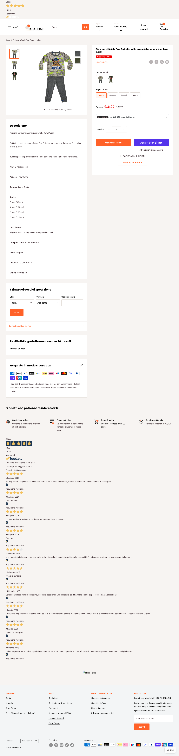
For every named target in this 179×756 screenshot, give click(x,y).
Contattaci (53, 698)
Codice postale (68, 297)
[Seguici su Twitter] (56, 745)
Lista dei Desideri (56, 718)
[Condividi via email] (167, 62)
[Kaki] (110, 79)
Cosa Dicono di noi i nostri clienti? (20, 713)
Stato (12, 297)
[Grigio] (100, 79)
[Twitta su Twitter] (162, 62)
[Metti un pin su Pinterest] (156, 62)
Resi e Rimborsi (98, 708)
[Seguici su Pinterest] (67, 745)
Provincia (40, 297)
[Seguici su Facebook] (51, 745)
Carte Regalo (54, 723)
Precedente (11, 470)
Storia (8, 698)
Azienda (9, 703)
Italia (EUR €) (27, 741)
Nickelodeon (102, 62)
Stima (16, 312)
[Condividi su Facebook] (151, 62)
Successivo (21, 470)
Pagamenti (53, 708)
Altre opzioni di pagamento (151, 150)
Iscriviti (141, 727)
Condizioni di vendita (100, 698)
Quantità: (100, 129)
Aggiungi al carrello (114, 143)
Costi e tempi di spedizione (60, 703)
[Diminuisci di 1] (109, 129)
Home (8, 40)
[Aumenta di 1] (124, 129)
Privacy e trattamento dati (102, 713)
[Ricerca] (85, 27)
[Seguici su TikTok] (72, 745)
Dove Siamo (11, 708)
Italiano (10, 741)
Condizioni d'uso (98, 703)
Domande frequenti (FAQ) (60, 713)
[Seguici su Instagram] (61, 745)
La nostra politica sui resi (20, 326)
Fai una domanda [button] (132, 162)
